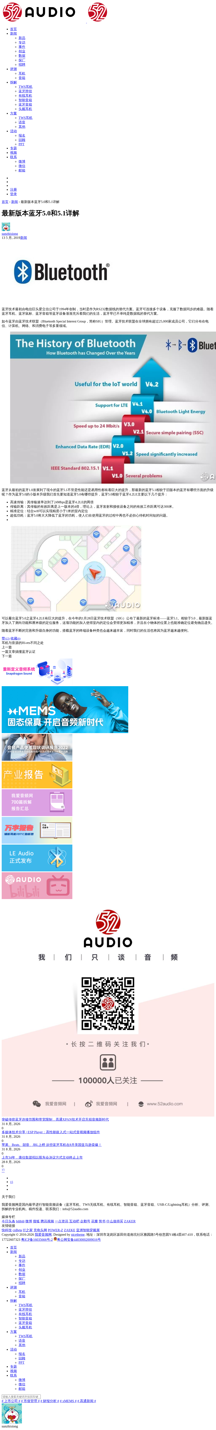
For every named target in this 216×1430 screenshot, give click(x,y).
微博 (22, 161)
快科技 (7, 1230)
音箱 (22, 78)
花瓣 (94, 1221)
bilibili (20, 1221)
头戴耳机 (25, 109)
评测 (13, 69)
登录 (13, 194)
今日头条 (8, 1221)
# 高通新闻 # (86, 1401)
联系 (13, 157)
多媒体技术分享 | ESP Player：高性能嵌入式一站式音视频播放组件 (51, 1132)
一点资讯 (61, 1221)
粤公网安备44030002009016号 (79, 1239)
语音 (22, 122)
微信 (22, 166)
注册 (13, 189)
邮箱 (22, 170)
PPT (21, 144)
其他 (22, 126)
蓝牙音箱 (25, 104)
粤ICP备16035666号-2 (37, 1239)
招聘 (22, 64)
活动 (13, 131)
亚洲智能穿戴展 (88, 1230)
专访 (22, 42)
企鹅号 (85, 1221)
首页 (13, 29)
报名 (22, 135)
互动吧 (74, 1221)
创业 (22, 51)
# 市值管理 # (30, 1401)
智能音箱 (25, 100)
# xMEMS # (68, 1401)
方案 (13, 113)
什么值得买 (114, 1221)
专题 (13, 148)
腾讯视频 (47, 1221)
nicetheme (78, 1234)
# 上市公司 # (11, 1401)
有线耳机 (25, 95)
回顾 (22, 140)
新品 (22, 38)
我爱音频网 (43, 1234)
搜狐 (36, 1221)
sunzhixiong (10, 233)
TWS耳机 (25, 86)
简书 (102, 1221)
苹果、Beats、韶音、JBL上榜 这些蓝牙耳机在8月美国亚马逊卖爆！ (52, 1145)
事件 (22, 47)
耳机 (22, 73)
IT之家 (28, 1230)
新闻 (13, 33)
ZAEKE (69, 1230)
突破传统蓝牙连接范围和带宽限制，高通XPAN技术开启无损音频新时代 (55, 1119)
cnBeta (17, 1230)
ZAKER (130, 1221)
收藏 (15, 638)
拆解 (13, 82)
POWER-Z (55, 1230)
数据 (22, 55)
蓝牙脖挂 (25, 91)
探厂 (22, 60)
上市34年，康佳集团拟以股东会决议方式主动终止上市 (42, 1157)
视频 (13, 152)
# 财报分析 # (49, 1401)
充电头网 (40, 1230)
